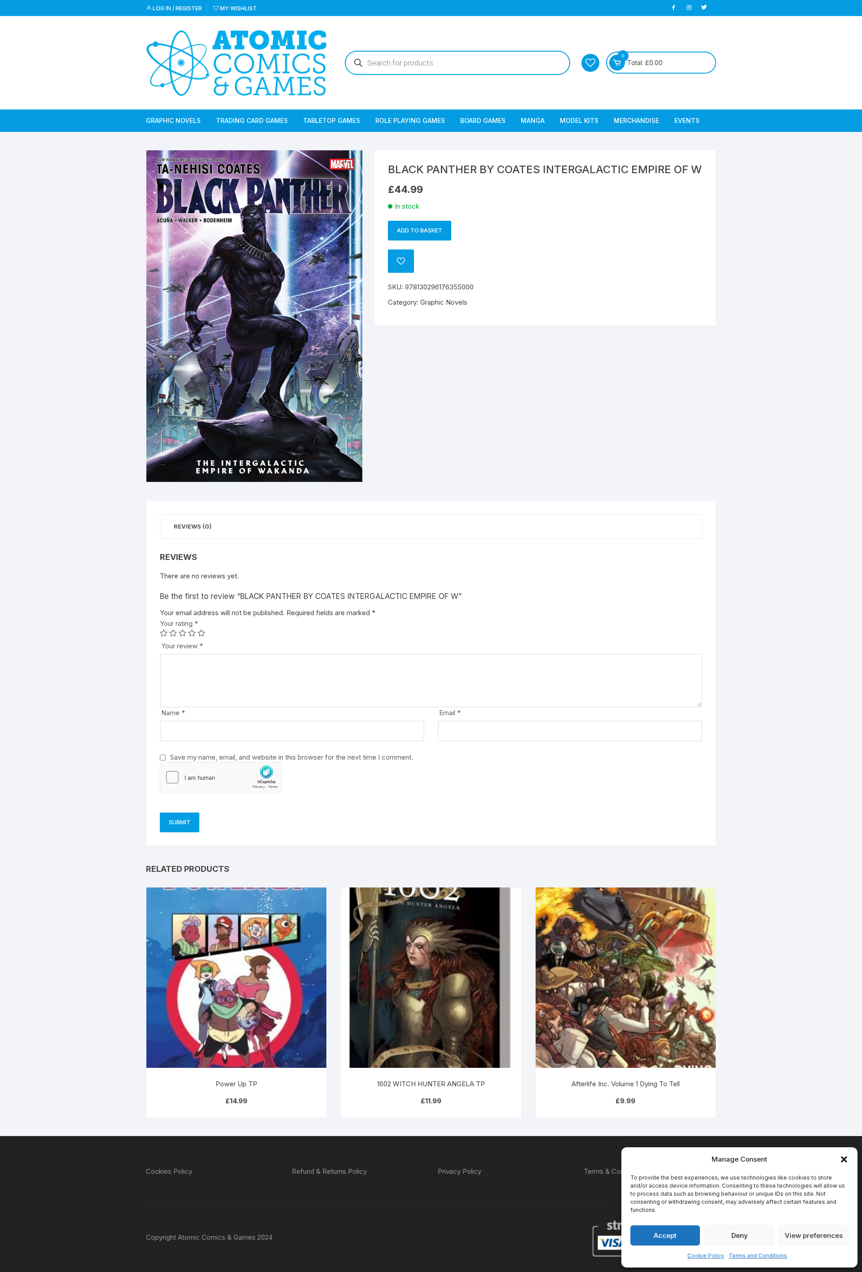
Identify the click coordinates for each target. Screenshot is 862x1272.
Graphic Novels (173, 120)
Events (686, 120)
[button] (844, 1159)
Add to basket (419, 230)
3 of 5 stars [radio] (182, 633)
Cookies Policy (169, 1171)
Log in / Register (176, 8)
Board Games (483, 120)
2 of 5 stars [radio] (173, 633)
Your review (182, 646)
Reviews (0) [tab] (192, 526)
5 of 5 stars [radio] (201, 633)
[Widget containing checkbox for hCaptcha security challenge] (221, 777)
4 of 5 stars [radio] (192, 633)
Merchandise (636, 120)
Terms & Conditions (614, 1171)
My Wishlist (238, 8)
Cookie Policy (705, 1255)
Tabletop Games (331, 120)
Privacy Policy (459, 1171)
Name (173, 712)
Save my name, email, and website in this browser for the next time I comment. (291, 757)
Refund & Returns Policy (329, 1171)
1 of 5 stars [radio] (163, 633)
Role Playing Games (410, 120)
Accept (665, 1235)
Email (450, 712)
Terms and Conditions (758, 1255)
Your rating (179, 623)
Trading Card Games (252, 120)
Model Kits (579, 120)
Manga (533, 120)
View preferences (814, 1235)
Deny (739, 1235)
